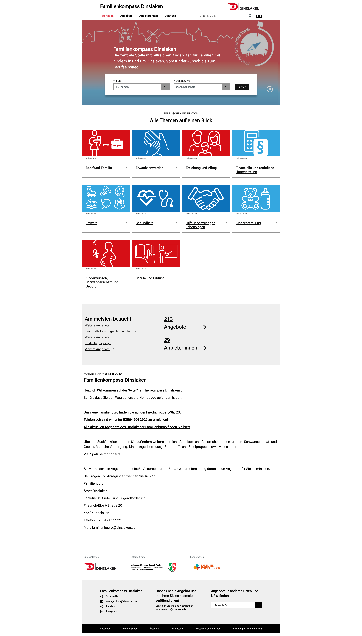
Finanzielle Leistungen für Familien (108, 331)
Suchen (242, 86)
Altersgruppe (182, 81)
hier (186, 427)
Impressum (177, 628)
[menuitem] (107, 15)
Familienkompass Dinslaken (131, 6)
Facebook (111, 606)
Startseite (108, 15)
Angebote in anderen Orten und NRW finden (234, 593)
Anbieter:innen (148, 15)
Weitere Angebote (97, 325)
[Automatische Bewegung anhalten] (270, 89)
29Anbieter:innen (180, 344)
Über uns (170, 15)
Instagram (111, 611)
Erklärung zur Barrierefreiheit (247, 628)
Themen (117, 81)
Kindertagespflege (98, 343)
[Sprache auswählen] (259, 16)
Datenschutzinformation (208, 628)
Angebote (126, 15)
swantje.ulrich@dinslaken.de (121, 601)
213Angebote (175, 323)
